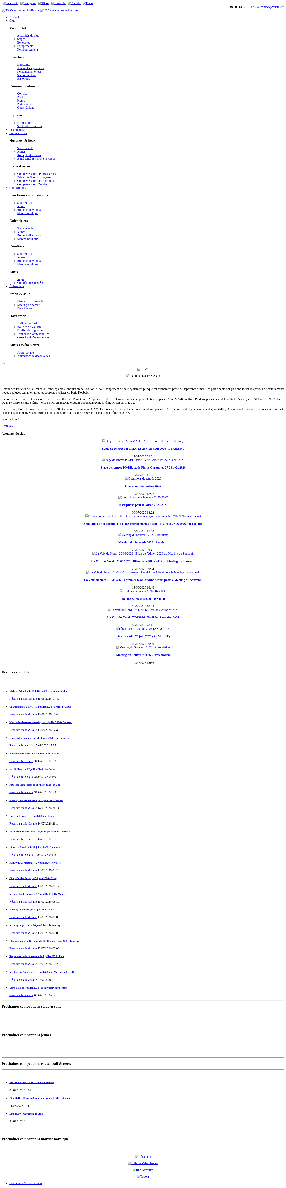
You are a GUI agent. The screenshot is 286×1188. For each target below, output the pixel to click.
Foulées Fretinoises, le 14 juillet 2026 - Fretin (34, 753)
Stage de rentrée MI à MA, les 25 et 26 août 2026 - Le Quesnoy (143, 448)
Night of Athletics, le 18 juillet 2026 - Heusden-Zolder (38, 691)
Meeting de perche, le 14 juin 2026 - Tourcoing (34, 925)
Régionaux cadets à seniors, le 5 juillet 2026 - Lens (36, 956)
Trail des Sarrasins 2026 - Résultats (143, 598)
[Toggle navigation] (3, 363)
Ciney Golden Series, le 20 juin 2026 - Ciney (33, 878)
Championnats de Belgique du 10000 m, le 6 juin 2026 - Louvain (44, 940)
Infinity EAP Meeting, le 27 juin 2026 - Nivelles (35, 862)
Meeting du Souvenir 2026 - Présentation (143, 655)
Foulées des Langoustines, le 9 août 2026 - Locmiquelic (39, 737)
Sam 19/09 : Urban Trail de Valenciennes (31, 1082)
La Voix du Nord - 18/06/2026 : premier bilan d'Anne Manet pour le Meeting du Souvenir (143, 580)
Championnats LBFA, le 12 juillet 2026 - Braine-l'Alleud (40, 706)
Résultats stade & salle (23, 698)
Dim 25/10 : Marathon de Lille (26, 1113)
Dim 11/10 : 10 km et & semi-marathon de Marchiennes (39, 1098)
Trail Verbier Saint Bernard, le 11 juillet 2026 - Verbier (39, 831)
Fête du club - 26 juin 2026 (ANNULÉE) (143, 636)
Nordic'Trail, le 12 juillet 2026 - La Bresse (32, 769)
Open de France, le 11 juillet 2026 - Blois (31, 815)
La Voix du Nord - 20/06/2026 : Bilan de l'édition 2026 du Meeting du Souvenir (143, 561)
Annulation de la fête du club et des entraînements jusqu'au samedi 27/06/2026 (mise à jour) (143, 523)
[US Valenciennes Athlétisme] (40, 10)
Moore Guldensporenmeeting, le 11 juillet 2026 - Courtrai (40, 722)
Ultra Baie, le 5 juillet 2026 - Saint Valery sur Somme (38, 987)
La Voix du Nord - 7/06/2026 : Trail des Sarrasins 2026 (143, 617)
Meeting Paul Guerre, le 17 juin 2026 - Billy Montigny (38, 894)
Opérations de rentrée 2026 (143, 486)
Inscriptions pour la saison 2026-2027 (143, 505)
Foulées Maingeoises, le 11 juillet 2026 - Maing (34, 784)
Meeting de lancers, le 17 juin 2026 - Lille (31, 909)
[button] (12, 20)
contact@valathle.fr (272, 7)
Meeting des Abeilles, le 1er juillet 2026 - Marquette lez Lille (42, 971)
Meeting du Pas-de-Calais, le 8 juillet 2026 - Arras (36, 800)
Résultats (7, 426)
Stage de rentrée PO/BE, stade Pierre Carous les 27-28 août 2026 (143, 467)
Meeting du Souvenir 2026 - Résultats (143, 542)
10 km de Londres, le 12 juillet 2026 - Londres (34, 847)
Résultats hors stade (21, 745)
